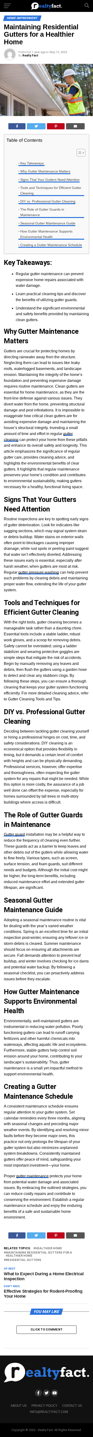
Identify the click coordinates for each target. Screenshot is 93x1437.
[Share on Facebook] (17, 126)
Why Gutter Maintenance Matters (45, 171)
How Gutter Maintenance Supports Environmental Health (46, 234)
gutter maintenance (32, 1176)
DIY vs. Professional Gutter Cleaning (47, 201)
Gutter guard (14, 834)
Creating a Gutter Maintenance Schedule (51, 245)
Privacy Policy (44, 1405)
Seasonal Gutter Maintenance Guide (47, 223)
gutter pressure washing (38, 572)
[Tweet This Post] (36, 126)
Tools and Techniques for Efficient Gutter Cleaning (50, 190)
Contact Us (72, 1405)
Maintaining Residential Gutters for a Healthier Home (39, 1254)
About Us (19, 1405)
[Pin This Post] (56, 126)
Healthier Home (48, 1248)
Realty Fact (30, 55)
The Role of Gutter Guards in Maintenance (42, 212)
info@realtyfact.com (49, 1412)
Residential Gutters (23, 1260)
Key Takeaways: (32, 163)
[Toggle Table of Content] (78, 153)
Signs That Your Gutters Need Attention (50, 180)
